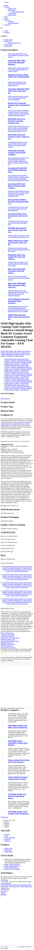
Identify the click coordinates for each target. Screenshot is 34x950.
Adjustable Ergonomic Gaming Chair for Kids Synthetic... (16, 152)
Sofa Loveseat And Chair (8, 647)
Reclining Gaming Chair (8, 644)
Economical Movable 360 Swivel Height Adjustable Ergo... (17, 170)
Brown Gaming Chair (7, 633)
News (6, 16)
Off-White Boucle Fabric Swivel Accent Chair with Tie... (17, 230)
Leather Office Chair (7, 885)
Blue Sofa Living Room (20, 885)
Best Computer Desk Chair (16, 423)
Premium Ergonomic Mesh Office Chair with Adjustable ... (18, 77)
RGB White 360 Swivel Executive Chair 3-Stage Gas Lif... (18, 137)
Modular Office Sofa (7, 642)
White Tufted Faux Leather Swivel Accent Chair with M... (18, 242)
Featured (6, 32)
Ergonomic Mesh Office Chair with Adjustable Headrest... (16, 62)
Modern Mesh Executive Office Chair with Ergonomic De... (19, 317)
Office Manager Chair (18, 12)
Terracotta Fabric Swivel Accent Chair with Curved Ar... (18, 216)
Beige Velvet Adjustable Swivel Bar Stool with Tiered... (16, 271)
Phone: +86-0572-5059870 (12, 864)
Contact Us (7, 25)
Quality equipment (13, 23)
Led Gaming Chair (14, 886)
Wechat (3, 893)
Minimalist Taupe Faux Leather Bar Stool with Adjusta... (16, 257)
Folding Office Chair (26, 886)
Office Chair (11, 10)
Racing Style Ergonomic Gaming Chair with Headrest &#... (19, 105)
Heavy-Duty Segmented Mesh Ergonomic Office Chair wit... (17, 285)
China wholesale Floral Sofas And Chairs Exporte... (19, 761)
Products (6, 7)
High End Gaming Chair (8, 639)
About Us (7, 20)
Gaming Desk (12, 13)
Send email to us (5, 398)
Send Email (4, 891)
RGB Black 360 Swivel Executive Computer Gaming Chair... (16, 121)
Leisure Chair (12, 15)
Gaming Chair (12, 8)
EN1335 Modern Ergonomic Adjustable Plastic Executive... (18, 301)
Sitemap (8, 883)
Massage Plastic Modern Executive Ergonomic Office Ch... (18, 202)
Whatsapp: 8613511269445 (12, 869)
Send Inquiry (4, 880)
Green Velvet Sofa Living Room (10, 638)
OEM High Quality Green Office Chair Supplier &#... (18, 726)
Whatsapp (3, 894)
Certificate (11, 21)
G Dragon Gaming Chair (8, 634)
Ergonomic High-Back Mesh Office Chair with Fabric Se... (18, 91)
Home (6, 5)
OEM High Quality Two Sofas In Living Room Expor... (17, 796)
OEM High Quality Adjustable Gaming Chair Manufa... (17, 743)
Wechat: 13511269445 (10, 867)
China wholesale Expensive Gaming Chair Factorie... (18, 778)
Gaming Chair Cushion (7, 636)
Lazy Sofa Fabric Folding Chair (10, 641)
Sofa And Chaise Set (7, 646)
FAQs (6, 18)
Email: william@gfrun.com (12, 866)
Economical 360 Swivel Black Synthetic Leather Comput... (17, 186)
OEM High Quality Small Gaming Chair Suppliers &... (19, 813)
